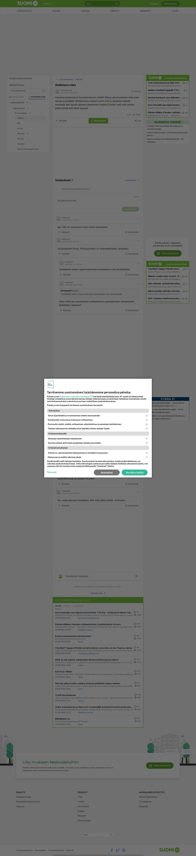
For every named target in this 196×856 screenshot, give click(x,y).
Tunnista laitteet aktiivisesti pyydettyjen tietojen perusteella (74, 443)
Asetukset (107, 472)
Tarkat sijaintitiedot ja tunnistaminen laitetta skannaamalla (74, 415)
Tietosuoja (51, 472)
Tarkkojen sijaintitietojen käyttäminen (65, 438)
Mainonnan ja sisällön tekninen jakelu (64, 457)
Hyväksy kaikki (134, 472)
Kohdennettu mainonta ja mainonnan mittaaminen (70, 420)
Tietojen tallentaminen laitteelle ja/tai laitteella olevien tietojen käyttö (79, 428)
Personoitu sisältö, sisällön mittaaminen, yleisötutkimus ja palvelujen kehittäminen (84, 424)
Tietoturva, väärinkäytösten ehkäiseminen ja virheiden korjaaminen (78, 453)
